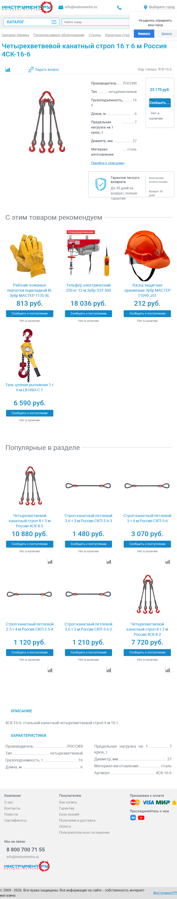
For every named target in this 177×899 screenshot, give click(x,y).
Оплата (65, 826)
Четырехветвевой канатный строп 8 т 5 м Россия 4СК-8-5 (30, 520)
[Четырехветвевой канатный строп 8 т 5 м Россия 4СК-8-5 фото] (29, 486)
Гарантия (66, 808)
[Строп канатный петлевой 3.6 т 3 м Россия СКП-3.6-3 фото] (88, 486)
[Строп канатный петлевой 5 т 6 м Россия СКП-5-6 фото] (147, 486)
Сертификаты (15, 820)
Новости (11, 814)
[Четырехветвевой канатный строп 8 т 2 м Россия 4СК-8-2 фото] (147, 595)
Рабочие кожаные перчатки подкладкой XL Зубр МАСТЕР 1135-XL (29, 290)
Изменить (144, 33)
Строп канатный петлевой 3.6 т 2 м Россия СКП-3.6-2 (88, 626)
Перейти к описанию (107, 163)
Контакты (12, 808)
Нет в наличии (29, 321)
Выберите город (162, 7)
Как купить (68, 802)
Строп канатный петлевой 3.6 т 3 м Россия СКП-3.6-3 (88, 518)
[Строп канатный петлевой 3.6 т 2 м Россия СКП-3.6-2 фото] (88, 595)
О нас (8, 802)
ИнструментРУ (165, 893)
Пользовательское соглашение (84, 832)
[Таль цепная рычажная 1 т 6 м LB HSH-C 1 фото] (29, 355)
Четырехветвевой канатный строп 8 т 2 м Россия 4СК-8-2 (147, 629)
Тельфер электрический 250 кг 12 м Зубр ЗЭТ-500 (88, 288)
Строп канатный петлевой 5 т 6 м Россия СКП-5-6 (147, 518)
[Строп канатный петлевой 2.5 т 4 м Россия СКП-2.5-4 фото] (29, 595)
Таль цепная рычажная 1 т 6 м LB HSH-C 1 (29, 387)
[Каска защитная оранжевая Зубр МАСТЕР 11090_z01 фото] (147, 256)
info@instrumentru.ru (81, 7)
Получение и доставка (77, 820)
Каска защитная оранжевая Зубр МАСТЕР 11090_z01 (147, 290)
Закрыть (166, 33)
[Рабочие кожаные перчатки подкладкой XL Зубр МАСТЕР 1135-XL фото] (29, 256)
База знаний (69, 814)
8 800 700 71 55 (25, 850)
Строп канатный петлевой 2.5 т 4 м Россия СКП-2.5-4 (30, 626)
